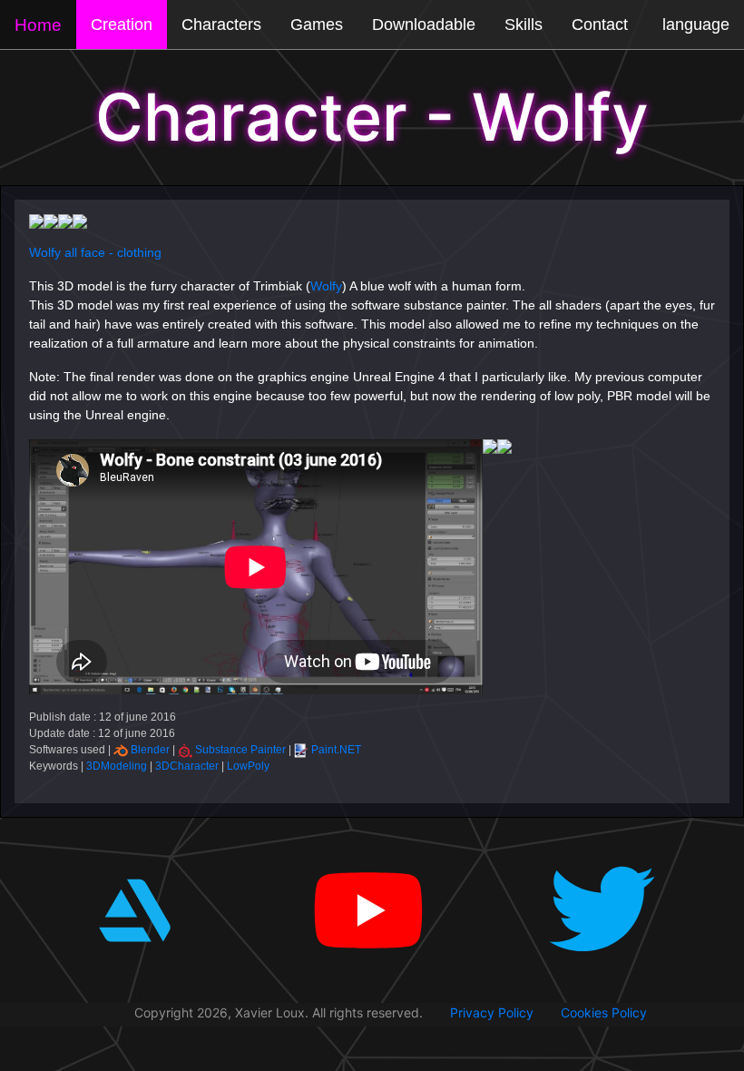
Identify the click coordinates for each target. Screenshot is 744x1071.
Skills (523, 24)
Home (38, 24)
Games (316, 24)
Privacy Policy (492, 1012)
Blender (150, 749)
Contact (600, 24)
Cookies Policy (604, 1012)
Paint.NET (336, 749)
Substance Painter (240, 749)
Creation (121, 24)
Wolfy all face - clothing (95, 252)
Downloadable (423, 24)
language (695, 24)
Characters (221, 24)
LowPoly (248, 766)
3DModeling (116, 766)
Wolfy (326, 286)
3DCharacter (187, 766)
